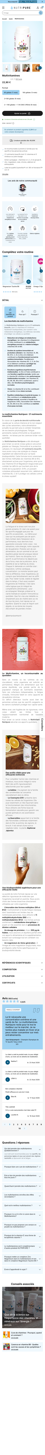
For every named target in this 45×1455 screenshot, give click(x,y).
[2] (4, 79)
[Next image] (40, 42)
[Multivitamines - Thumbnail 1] (6, 67)
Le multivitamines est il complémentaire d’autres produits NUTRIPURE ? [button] (19, 1247)
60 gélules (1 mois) (11, 92)
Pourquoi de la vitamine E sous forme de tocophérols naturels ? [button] (20, 1236)
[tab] (10, 312)
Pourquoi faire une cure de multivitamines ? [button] (21, 1167)
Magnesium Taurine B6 (11, 286)
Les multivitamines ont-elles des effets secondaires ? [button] (19, 1196)
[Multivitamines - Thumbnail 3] (26, 67)
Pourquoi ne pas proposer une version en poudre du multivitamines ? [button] (20, 1226)
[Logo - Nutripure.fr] (20, 8)
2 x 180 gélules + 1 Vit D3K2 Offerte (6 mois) (20, 105)
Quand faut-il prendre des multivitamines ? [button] (20, 1186)
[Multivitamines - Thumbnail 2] (16, 67)
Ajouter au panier (28, 282)
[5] (9, 79)
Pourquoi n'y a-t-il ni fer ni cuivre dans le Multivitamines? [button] (19, 1215)
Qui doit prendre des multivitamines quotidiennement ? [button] (18, 1150)
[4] (7, 79)
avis (19, 79)
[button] (41, 271)
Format (5, 88)
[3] (6, 79)
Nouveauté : (22, 2)
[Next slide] (40, 68)
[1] (2, 79)
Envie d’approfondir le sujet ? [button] (15, 1269)
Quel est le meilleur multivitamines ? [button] (18, 1205)
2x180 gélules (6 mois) (12, 99)
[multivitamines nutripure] (36, 67)
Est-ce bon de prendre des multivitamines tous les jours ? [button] (20, 1176)
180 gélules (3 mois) (29, 92)
